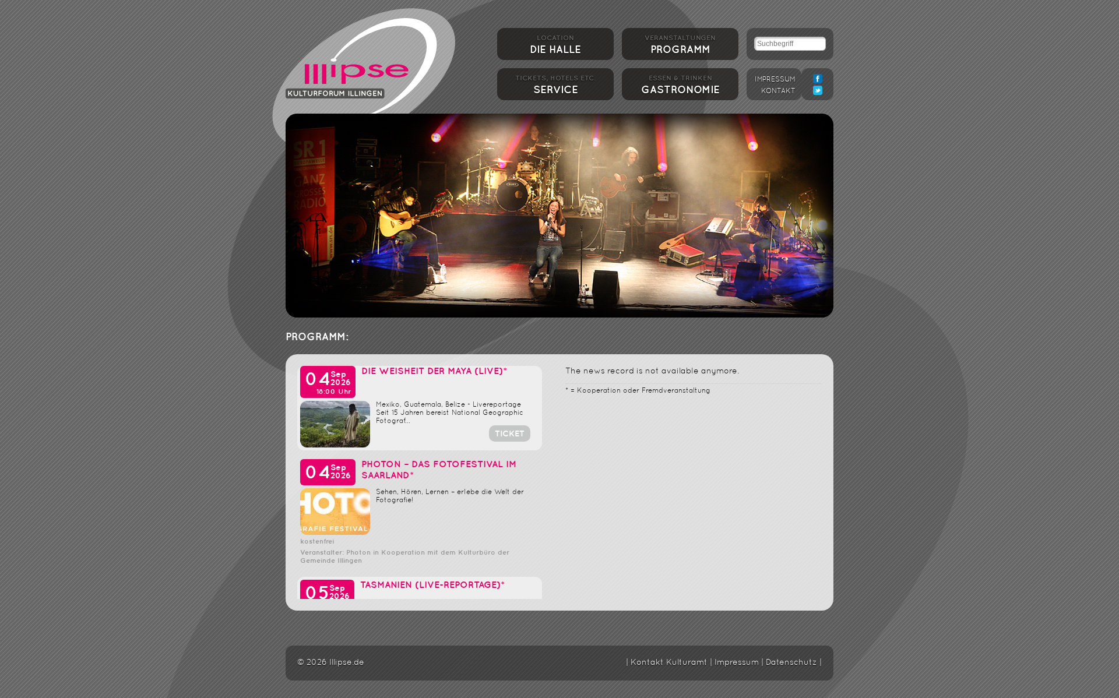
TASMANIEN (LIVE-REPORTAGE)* (432, 585)
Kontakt (778, 91)
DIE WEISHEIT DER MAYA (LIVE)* (434, 371)
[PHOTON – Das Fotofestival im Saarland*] (335, 533)
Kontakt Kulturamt (669, 663)
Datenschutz (791, 663)
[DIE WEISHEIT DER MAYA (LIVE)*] (335, 445)
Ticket (510, 434)
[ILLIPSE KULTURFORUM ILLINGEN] (361, 65)
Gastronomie (680, 85)
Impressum (775, 80)
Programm (680, 45)
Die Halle (555, 45)
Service (555, 85)
